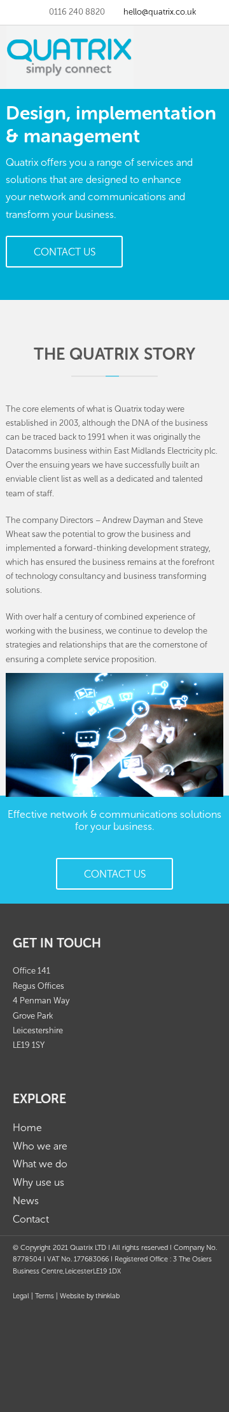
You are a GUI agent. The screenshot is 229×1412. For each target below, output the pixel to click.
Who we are (40, 1146)
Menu (215, 38)
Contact (31, 1219)
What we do (40, 1164)
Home (27, 1128)
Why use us (38, 1182)
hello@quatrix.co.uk (159, 12)
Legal (21, 1296)
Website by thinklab (90, 1296)
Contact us (64, 252)
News (26, 1201)
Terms (44, 1296)
